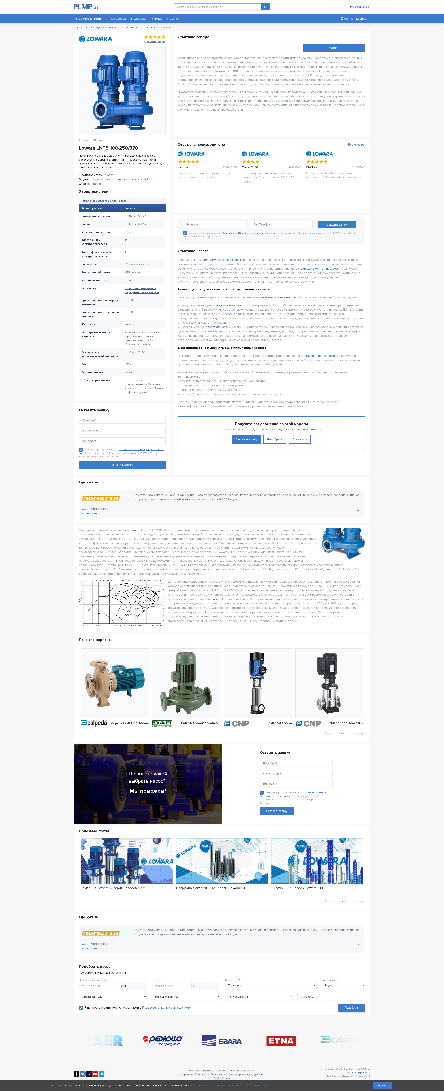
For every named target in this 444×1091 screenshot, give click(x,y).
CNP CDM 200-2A (280, 723)
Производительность (92, 980)
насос (217, 599)
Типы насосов (116, 18)
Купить (333, 48)
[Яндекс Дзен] (76, 1076)
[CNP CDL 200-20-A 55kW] (329, 683)
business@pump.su (358, 1072)
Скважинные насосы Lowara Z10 (297, 888)
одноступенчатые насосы (222, 260)
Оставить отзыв (154, 41)
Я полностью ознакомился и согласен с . (137, 1007)
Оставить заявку (276, 811)
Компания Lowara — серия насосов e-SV (113, 888)
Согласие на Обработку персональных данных (250, 233)
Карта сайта (201, 1074)
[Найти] (265, 6)
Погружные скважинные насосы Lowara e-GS (212, 888)
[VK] (83, 1076)
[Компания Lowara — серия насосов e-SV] (127, 861)
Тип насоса (231, 980)
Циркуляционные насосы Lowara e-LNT (120, 179)
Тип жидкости (330, 980)
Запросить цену (246, 439)
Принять (382, 1085)
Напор (156, 980)
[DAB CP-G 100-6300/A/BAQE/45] (186, 683)
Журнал (156, 18)
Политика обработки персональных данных (237, 1074)
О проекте (186, 1074)
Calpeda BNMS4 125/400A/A (130, 723)
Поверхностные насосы (140, 288)
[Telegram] (101, 1076)
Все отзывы (356, 144)
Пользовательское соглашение (235, 1070)
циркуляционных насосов (319, 268)
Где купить (299, 439)
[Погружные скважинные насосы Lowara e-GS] (222, 861)
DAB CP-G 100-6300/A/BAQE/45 (200, 723)
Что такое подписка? (201, 1070)
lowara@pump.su (360, 7)
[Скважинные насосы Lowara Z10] (317, 861)
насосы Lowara (129, 530)
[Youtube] (95, 1076)
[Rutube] (89, 1076)
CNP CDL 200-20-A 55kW (346, 723)
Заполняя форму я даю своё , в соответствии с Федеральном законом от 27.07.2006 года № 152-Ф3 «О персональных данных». (121, 453)
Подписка (138, 18)
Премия (173, 18)
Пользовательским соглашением (166, 1007)
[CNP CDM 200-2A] (258, 683)
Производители (88, 18)
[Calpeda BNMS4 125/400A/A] (114, 683)
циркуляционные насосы (278, 297)
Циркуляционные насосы (142, 292)
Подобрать (274, 439)
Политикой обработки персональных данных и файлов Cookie (232, 1085)
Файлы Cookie (221, 1078)
